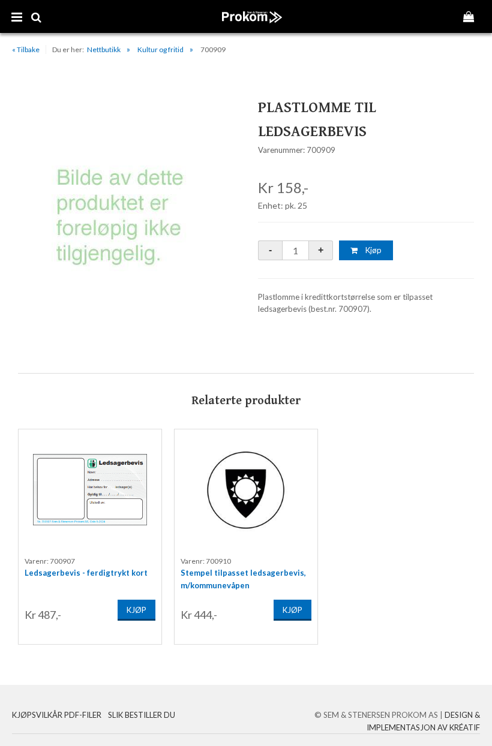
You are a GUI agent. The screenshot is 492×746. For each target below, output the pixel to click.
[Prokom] (252, 29)
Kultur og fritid (160, 49)
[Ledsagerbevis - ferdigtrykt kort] (90, 489)
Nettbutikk (104, 49)
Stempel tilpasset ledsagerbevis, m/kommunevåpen (243, 576)
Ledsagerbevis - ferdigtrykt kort (86, 572)
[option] (90, 537)
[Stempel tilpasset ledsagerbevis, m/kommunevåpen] (246, 489)
